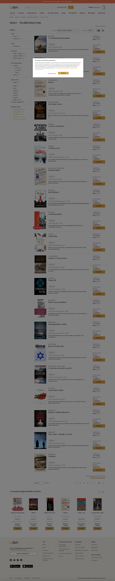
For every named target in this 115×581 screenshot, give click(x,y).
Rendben (63, 73)
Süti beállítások (52, 73)
